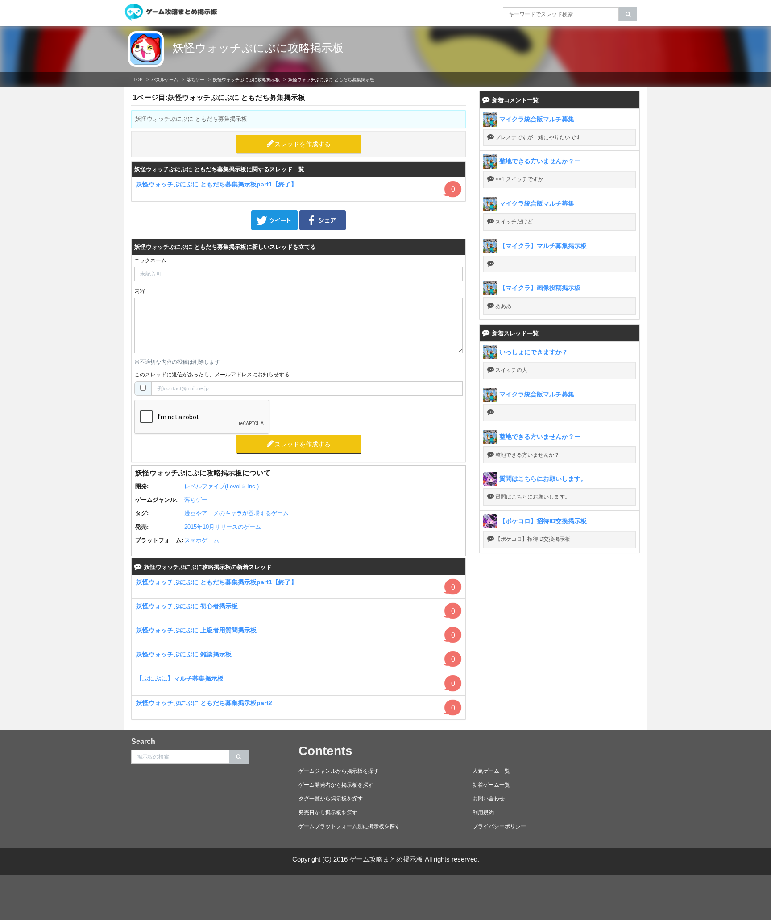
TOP (138, 79)
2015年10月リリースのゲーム (222, 527)
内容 (139, 291)
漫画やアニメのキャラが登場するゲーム (236, 513)
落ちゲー (195, 79)
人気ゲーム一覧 (491, 771)
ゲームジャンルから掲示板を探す (338, 771)
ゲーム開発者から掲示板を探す (335, 785)
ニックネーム (150, 260)
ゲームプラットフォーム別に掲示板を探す (349, 826)
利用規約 (483, 812)
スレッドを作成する (302, 144)
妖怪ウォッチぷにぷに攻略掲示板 (258, 47)
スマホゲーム (201, 540)
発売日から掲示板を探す (327, 812)
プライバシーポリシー (499, 826)
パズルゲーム (164, 79)
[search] (628, 14)
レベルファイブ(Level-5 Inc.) (221, 486)
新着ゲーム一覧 (491, 785)
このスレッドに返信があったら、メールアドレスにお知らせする (212, 374)
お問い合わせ (489, 799)
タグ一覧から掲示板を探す (330, 799)
